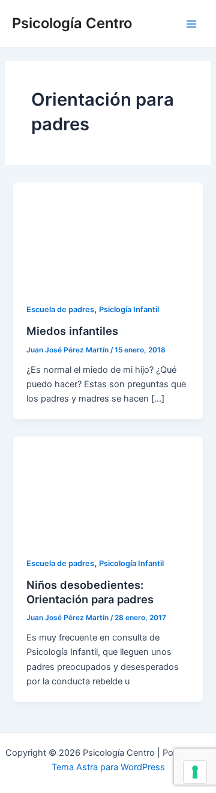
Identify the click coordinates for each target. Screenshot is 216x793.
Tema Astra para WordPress (108, 767)
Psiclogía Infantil (129, 309)
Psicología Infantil (131, 563)
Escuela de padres (60, 309)
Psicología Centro (72, 23)
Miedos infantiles (72, 330)
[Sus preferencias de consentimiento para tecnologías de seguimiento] (195, 772)
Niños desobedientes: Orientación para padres (90, 592)
